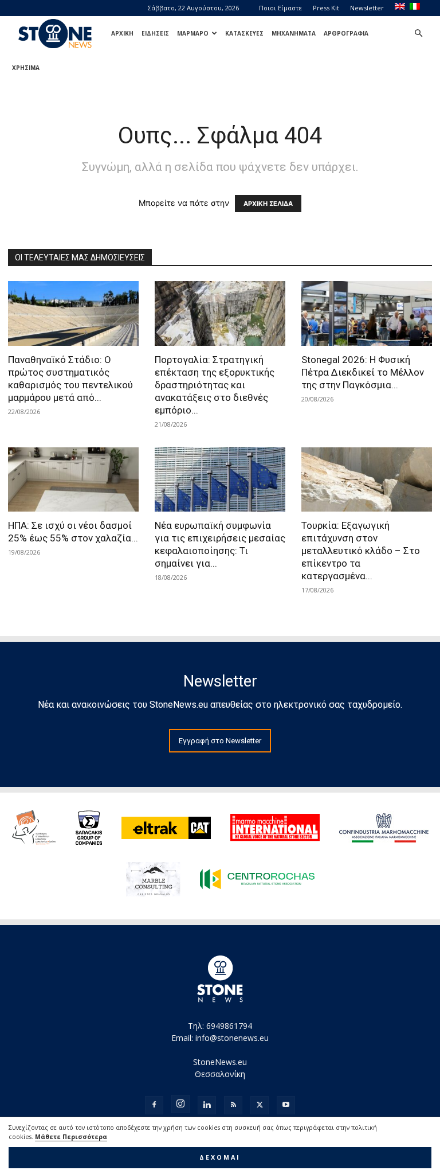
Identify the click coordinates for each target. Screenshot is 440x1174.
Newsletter (367, 7)
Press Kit (326, 7)
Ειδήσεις (155, 33)
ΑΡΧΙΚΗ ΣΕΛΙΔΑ (268, 204)
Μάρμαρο (193, 33)
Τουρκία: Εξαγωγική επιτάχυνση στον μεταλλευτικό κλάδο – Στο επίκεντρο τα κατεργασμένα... (360, 551)
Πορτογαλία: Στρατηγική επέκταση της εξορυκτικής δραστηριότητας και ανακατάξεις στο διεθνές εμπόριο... (214, 385)
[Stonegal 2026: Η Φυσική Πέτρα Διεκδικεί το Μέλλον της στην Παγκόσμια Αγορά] (366, 313)
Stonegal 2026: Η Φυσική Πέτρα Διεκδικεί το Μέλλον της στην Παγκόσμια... (362, 372)
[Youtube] (286, 1105)
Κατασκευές (244, 33)
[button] (418, 33)
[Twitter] (259, 1105)
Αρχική (122, 33)
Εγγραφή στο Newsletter (220, 740)
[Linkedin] (207, 1105)
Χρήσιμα (26, 68)
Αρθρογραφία (346, 33)
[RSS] (233, 1105)
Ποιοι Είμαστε (280, 7)
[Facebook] (154, 1105)
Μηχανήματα (294, 33)
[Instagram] (180, 1104)
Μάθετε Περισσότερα (71, 1137)
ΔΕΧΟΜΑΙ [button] (220, 1157)
